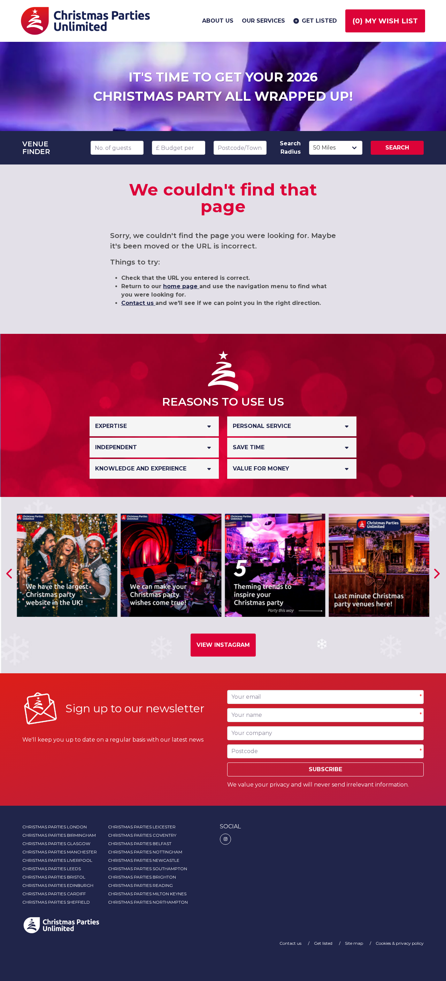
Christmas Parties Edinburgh (57, 885)
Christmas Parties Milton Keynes (147, 893)
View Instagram (223, 645)
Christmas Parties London (54, 826)
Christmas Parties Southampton (147, 868)
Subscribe (325, 769)
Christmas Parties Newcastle (143, 860)
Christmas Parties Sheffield (56, 902)
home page (181, 286)
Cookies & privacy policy (400, 943)
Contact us (138, 303)
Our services (263, 20)
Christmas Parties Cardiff (54, 893)
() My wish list (385, 21)
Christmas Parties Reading (140, 885)
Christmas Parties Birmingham (59, 835)
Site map (354, 943)
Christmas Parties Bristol (53, 877)
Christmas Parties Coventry (142, 835)
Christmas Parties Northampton (148, 902)
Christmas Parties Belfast (139, 843)
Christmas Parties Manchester (59, 851)
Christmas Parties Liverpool (57, 860)
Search (397, 147)
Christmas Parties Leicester (142, 826)
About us (217, 20)
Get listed (319, 20)
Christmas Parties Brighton (142, 877)
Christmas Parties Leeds (51, 868)
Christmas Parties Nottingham (145, 851)
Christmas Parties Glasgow (56, 843)
